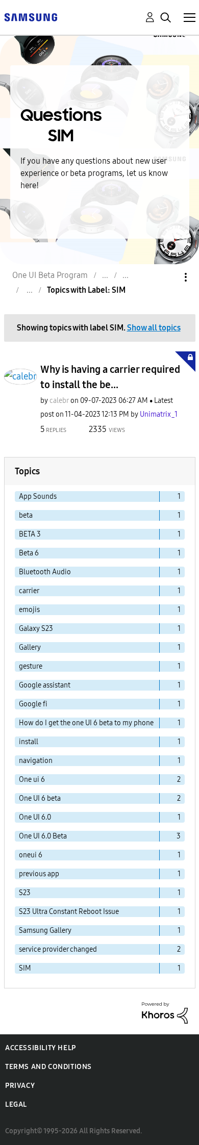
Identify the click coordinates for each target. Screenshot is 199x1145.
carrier (29, 591)
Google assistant (44, 685)
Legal (16, 1104)
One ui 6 (32, 779)
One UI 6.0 (35, 817)
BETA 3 (30, 534)
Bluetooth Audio (45, 572)
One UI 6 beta (40, 798)
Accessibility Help (40, 1048)
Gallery (30, 647)
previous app (39, 874)
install (28, 741)
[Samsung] (30, 16)
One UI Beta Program (50, 275)
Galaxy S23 (36, 628)
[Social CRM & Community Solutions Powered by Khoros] (165, 1012)
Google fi (33, 704)
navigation (36, 760)
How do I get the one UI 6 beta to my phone (86, 723)
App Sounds (38, 496)
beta (26, 515)
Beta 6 (29, 553)
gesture (30, 666)
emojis (29, 609)
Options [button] (168, 277)
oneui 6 (30, 855)
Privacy (20, 1085)
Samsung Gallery (45, 930)
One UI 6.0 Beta (43, 836)
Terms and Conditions (48, 1066)
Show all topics (154, 328)
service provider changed (58, 949)
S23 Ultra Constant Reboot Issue (69, 911)
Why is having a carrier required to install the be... (110, 377)
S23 (25, 892)
